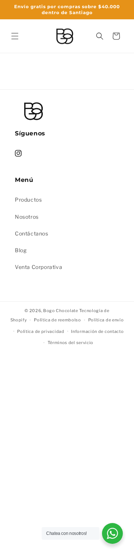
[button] (15, 36)
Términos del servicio (71, 342)
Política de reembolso (57, 320)
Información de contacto (97, 331)
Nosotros (27, 217)
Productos (28, 199)
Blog (20, 250)
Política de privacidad (40, 331)
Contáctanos (31, 233)
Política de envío (106, 320)
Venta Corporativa (38, 267)
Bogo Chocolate (60, 310)
